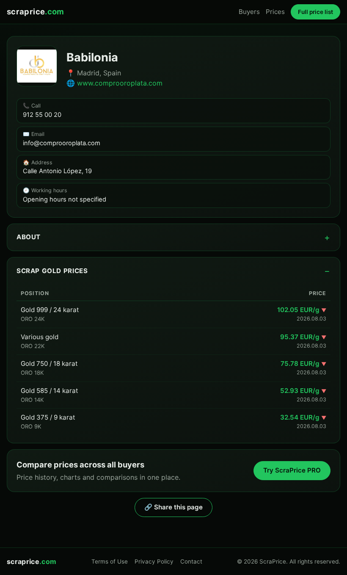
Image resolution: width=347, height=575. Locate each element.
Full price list (315, 11)
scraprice (35, 11)
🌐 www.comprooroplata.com (114, 83)
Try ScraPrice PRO (292, 470)
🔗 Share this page (173, 507)
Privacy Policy (154, 561)
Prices (275, 12)
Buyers (249, 12)
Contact (191, 561)
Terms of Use (109, 561)
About (29, 237)
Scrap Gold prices (52, 271)
